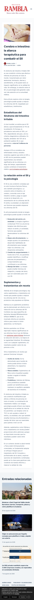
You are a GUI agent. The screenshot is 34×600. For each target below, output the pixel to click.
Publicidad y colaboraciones (22, 582)
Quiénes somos (6, 582)
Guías (19, 65)
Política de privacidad (18, 585)
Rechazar (14, 597)
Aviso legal (5, 585)
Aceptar (6, 597)
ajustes (17, 593)
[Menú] (31, 9)
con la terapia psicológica (18, 169)
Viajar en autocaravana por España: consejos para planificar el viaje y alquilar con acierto (16, 536)
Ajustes (23, 597)
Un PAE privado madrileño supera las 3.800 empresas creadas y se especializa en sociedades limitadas (17, 568)
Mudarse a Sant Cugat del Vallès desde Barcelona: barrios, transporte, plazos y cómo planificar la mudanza (16, 504)
